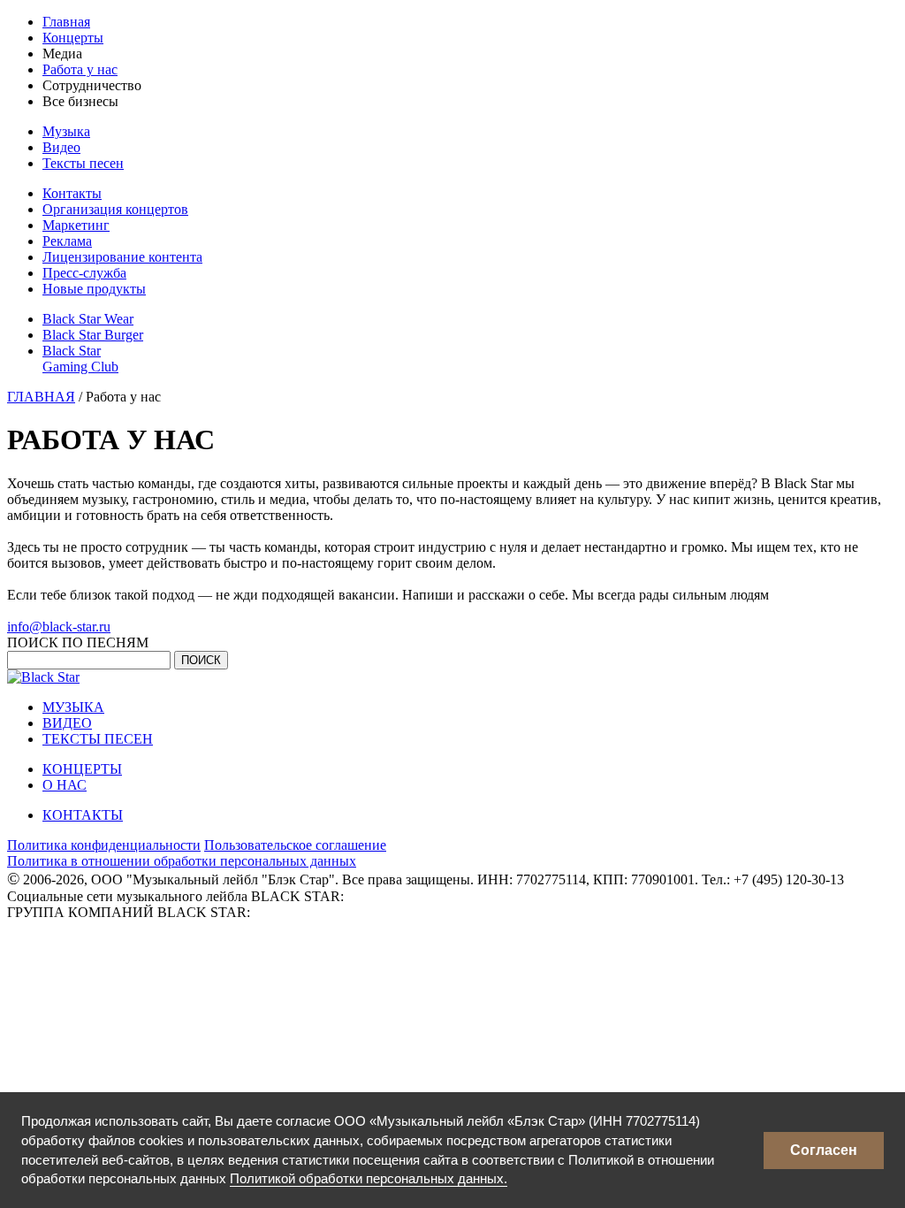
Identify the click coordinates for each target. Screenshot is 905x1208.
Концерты (72, 37)
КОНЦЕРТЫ (82, 768)
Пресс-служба (84, 272)
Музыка (66, 131)
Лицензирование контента (122, 256)
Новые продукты (94, 288)
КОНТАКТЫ (82, 814)
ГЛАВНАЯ (41, 396)
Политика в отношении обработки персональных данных (181, 860)
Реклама (67, 240)
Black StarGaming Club (80, 358)
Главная (66, 21)
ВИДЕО (67, 722)
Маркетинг (76, 225)
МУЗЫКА (73, 707)
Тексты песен (83, 163)
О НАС (64, 784)
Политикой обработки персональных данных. (368, 1178)
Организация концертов (115, 209)
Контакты (72, 193)
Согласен (823, 1150)
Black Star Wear (87, 318)
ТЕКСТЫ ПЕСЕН (97, 738)
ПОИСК (201, 660)
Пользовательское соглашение (295, 844)
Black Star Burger (92, 334)
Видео (61, 147)
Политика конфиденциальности (104, 844)
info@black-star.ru (58, 626)
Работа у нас (80, 69)
